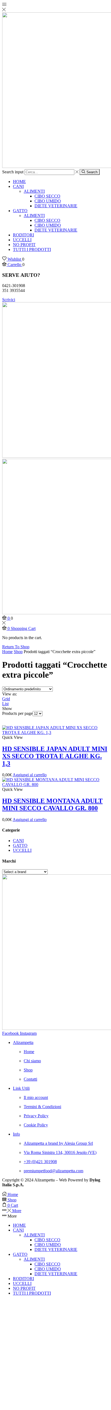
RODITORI (23, 235)
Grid (6, 699)
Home (7, 651)
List (5, 703)
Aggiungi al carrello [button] (30, 775)
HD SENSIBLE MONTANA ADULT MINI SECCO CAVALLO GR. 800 (52, 804)
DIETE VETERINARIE (55, 206)
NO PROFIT (24, 244)
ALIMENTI (34, 191)
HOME (19, 181)
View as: (9, 694)
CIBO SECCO (47, 196)
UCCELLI (22, 239)
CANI (18, 186)
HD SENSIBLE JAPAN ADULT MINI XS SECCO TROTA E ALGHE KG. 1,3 (54, 756)
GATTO (20, 210)
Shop (18, 651)
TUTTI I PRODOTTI (32, 249)
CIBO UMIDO (47, 201)
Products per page (17, 713)
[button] (8, 299)
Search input (12, 172)
